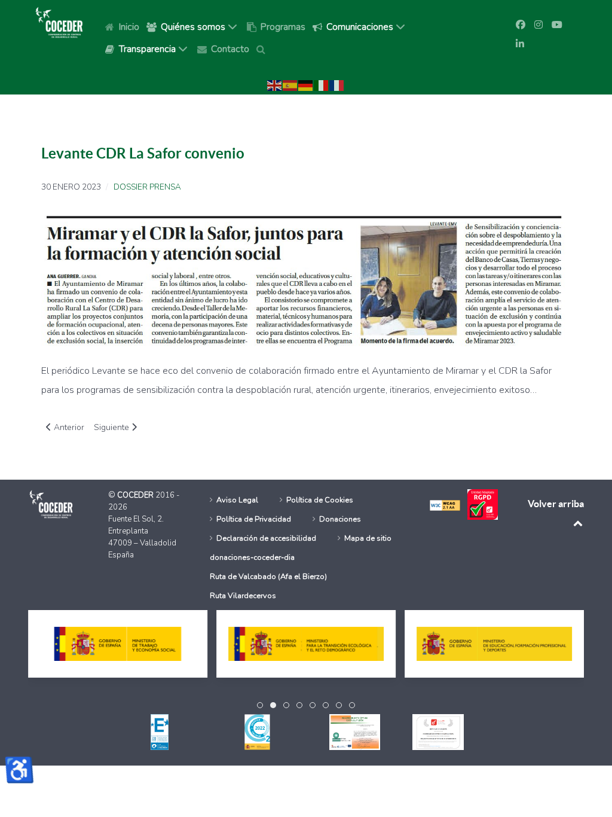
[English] (275, 85)
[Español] (290, 85)
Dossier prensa (147, 187)
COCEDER (136, 495)
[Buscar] (263, 48)
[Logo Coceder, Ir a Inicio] (59, 21)
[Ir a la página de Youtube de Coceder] (557, 25)
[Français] (337, 85)
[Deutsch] (306, 85)
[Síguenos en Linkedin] (520, 44)
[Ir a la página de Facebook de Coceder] (520, 25)
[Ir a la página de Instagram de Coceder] (538, 25)
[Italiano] (321, 85)
